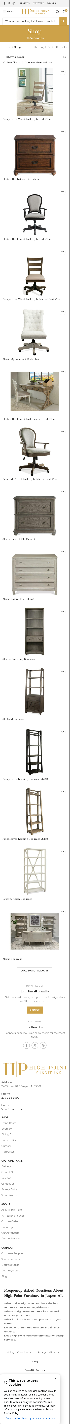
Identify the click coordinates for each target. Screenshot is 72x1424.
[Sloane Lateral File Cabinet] (35, 511)
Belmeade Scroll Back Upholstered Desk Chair (31, 479)
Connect (7, 1247)
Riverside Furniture (40, 62)
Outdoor (6, 1146)
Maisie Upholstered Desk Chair (21, 358)
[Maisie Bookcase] (35, 931)
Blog (4, 1276)
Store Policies (9, 1195)
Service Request (11, 1259)
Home (7, 47)
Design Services (10, 1238)
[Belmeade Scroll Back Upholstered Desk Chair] (35, 451)
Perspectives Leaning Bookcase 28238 (26, 778)
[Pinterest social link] (13, 3)
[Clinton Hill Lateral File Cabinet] (35, 151)
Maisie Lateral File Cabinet (18, 598)
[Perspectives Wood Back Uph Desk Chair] (35, 92)
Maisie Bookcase (12, 958)
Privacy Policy (9, 1189)
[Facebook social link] (5, 3)
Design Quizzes (10, 1270)
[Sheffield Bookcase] (35, 691)
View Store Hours (12, 1109)
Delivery (6, 1166)
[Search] (57, 11)
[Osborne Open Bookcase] (35, 871)
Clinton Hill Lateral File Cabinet (21, 179)
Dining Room (9, 1134)
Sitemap (34, 1361)
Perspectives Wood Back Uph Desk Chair (27, 119)
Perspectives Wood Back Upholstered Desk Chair (32, 299)
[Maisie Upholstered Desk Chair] (35, 332)
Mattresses (7, 1151)
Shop (4, 1117)
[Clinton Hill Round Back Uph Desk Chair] (35, 211)
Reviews (6, 1178)
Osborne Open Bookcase (17, 898)
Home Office (9, 1140)
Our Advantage (10, 1232)
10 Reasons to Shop (13, 1215)
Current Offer (9, 1172)
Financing (7, 1227)
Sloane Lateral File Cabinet (19, 539)
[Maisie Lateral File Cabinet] (35, 571)
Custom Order (9, 1221)
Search (63, 21)
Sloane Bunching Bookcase (19, 658)
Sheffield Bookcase (14, 718)
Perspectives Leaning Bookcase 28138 (26, 838)
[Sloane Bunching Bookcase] (35, 631)
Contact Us (7, 1183)
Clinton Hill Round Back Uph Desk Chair (27, 239)
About (5, 1204)
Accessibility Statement (35, 1370)
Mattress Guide (10, 1264)
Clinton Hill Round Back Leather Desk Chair (29, 419)
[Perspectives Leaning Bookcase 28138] (35, 811)
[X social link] (9, 3)
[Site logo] (34, 11)
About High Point (11, 1209)
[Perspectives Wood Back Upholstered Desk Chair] (35, 271)
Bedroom (7, 1128)
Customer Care (12, 1160)
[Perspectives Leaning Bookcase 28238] (35, 751)
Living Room (8, 1123)
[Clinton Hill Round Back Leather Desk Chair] (35, 391)
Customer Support (12, 1253)
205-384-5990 (10, 1097)
